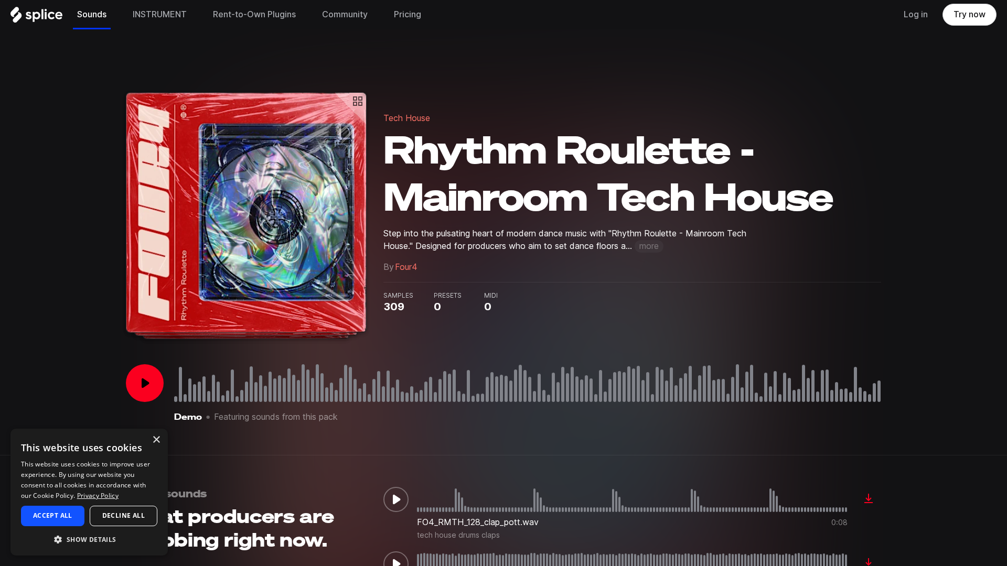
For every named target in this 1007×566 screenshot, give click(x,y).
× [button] (156, 440)
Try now (969, 14)
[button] (89, 539)
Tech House (406, 118)
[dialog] (89, 492)
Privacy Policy (98, 495)
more (649, 246)
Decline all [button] (123, 515)
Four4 (406, 267)
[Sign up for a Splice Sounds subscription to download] (868, 499)
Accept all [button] (52, 515)
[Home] (36, 17)
